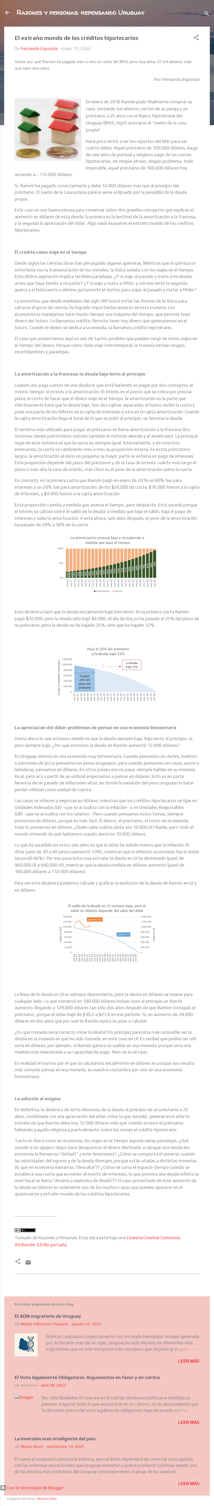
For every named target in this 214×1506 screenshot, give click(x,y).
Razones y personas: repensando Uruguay (80, 12)
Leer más (188, 1361)
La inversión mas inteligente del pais (55, 1438)
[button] (196, 38)
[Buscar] (207, 14)
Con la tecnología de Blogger (35, 1487)
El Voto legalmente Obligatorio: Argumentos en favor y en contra (87, 1377)
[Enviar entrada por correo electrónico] (28, 1264)
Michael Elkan (47, 1499)
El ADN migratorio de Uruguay (48, 1316)
